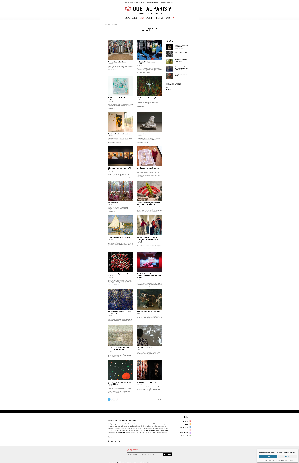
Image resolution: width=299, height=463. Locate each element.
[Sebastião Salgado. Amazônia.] (169, 54)
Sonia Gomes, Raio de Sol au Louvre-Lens (119, 134)
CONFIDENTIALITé (184, 427)
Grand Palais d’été (113, 203)
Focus (167, 87)
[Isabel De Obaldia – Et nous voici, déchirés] (149, 86)
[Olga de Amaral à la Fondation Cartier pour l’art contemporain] (120, 299)
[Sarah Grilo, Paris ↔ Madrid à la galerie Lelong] (120, 86)
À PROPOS (185, 421)
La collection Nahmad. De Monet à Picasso (119, 237)
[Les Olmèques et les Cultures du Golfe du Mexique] (169, 47)
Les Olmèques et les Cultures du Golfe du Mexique (181, 45)
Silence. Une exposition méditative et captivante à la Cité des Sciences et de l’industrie (147, 239)
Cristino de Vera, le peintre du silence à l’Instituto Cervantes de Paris (118, 348)
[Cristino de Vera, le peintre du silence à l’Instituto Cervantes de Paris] (120, 335)
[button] (173, 18)
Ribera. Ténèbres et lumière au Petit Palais (148, 311)
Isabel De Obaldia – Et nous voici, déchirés (148, 98)
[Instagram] (112, 441)
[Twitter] (119, 441)
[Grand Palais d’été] (120, 191)
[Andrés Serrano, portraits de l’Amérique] (149, 370)
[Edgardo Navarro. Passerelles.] (169, 61)
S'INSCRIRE (167, 454)
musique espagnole (162, 424)
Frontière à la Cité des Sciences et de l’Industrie (147, 63)
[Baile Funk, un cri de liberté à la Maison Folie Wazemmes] (120, 156)
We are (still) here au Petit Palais (117, 62)
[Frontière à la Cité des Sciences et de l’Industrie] (149, 50)
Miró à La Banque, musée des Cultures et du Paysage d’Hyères (119, 383)
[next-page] (122, 399)
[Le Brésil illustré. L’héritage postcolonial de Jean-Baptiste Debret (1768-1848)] (149, 191)
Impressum (291, 460)
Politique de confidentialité (269, 460)
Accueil (105, 24)
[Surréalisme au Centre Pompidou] (149, 335)
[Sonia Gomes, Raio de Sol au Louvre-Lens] (120, 122)
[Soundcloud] (115, 441)
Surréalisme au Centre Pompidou (145, 347)
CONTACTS (185, 424)
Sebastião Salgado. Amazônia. (181, 52)
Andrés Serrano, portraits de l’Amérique (147, 382)
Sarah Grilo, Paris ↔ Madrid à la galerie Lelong (118, 99)
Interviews (168, 89)
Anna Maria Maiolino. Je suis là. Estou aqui (148, 168)
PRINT (186, 430)
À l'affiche (176, 48)
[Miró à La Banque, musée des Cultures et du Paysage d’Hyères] (120, 370)
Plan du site (184, 435)
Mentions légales (183, 433)
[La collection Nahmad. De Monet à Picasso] (120, 225)
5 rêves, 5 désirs (141, 134)
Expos (109, 24)
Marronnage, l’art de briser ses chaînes (181, 74)
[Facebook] (108, 441)
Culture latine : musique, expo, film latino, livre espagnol (138, 462)
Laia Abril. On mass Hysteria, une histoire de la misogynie (120, 275)
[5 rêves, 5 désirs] (149, 122)
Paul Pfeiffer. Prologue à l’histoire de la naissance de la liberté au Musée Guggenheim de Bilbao (149, 275)
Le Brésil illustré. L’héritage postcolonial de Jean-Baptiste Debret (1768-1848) (148, 204)
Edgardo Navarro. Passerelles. (181, 59)
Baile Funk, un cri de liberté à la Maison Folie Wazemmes (120, 169)
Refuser (287, 456)
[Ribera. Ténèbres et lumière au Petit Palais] (149, 299)
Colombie (176, 69)
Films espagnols (150, 430)
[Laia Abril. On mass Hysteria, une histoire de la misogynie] (120, 262)
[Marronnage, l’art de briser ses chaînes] (169, 76)
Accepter (268, 456)
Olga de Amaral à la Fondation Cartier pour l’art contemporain (119, 312)
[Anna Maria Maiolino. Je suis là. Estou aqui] (149, 156)
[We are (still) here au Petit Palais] (120, 50)
